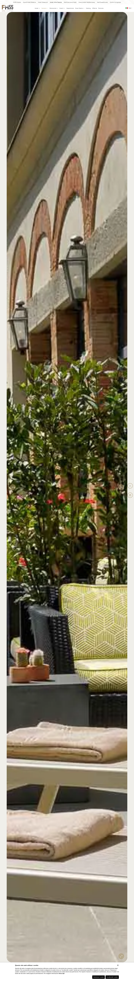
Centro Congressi (115, 2)
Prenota (100, 8)
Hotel (37, 8)
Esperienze (70, 8)
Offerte (94, 8)
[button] (13, 487)
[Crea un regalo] (130, 495)
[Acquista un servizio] (130, 485)
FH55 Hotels (17, 2)
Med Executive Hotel (70, 2)
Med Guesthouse (102, 2)
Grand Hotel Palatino (29, 2)
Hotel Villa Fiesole (56, 2)
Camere (44, 8)
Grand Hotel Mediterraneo (87, 2)
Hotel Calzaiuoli (43, 2)
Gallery (88, 8)
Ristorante (53, 8)
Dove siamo (79, 8)
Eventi (62, 8)
